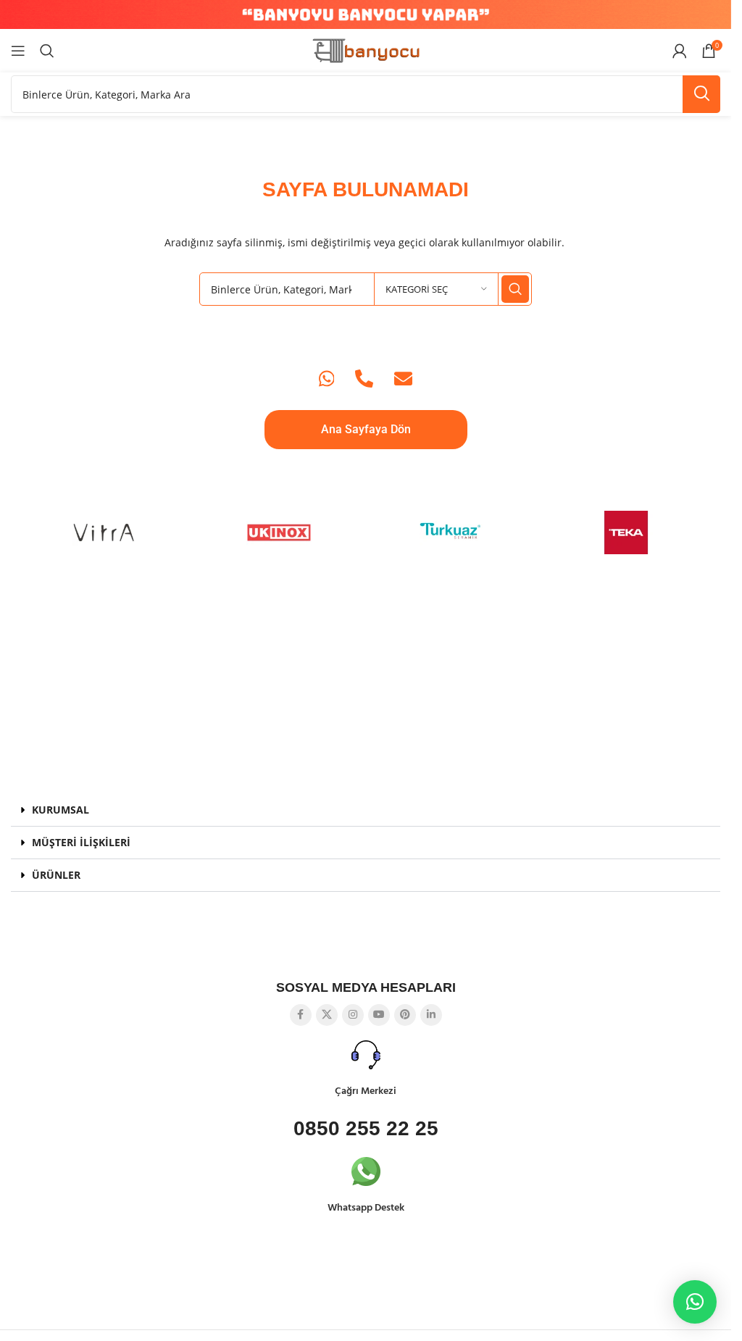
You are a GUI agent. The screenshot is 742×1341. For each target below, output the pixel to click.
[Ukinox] (279, 532)
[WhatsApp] (327, 378)
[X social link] (327, 1015)
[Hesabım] (679, 50)
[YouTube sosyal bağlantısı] (379, 1015)
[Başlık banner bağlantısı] (365, 14)
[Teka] (626, 532)
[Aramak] (47, 50)
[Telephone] (364, 378)
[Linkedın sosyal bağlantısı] (431, 1015)
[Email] (403, 378)
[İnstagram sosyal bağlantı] (353, 1015)
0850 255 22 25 (365, 1128)
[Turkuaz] (453, 532)
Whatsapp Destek (366, 1208)
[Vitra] (105, 532)
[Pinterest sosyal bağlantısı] (405, 1015)
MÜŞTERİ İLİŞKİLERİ (81, 842)
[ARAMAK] (701, 94)
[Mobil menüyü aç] (18, 50)
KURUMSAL (60, 809)
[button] (365, 810)
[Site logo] (366, 50)
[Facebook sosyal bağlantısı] (301, 1015)
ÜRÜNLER (56, 875)
